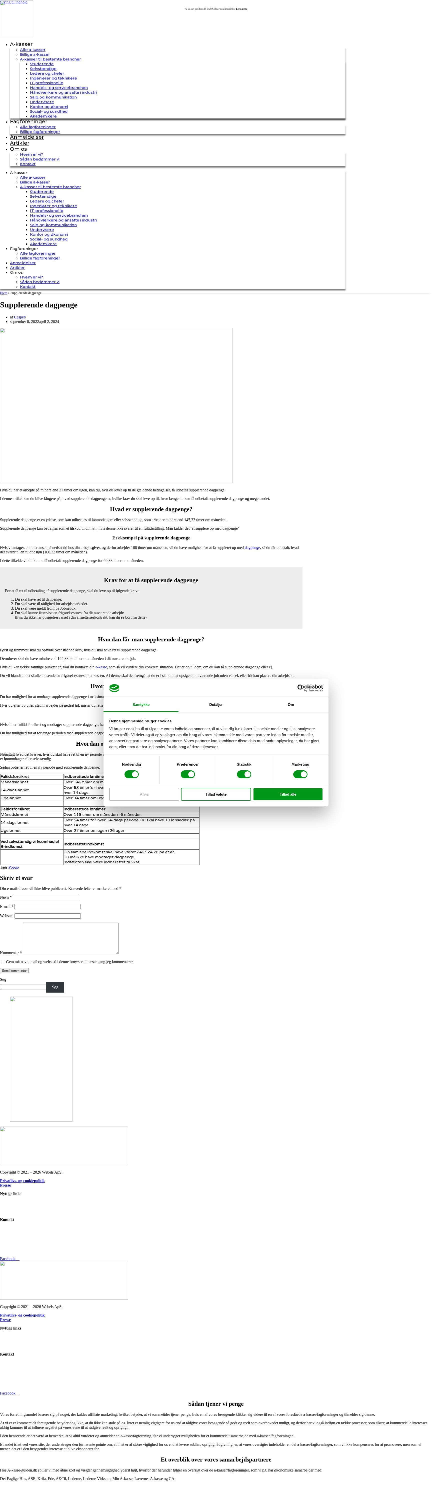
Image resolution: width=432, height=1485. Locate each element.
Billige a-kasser (35, 54)
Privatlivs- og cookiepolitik (22, 1181)
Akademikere (43, 116)
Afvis (144, 794)
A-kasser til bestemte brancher (50, 59)
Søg (3, 979)
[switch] (188, 774)
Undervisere (42, 101)
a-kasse (101, 667)
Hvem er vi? (31, 154)
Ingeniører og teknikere (53, 78)
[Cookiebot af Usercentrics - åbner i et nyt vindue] (301, 688)
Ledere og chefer (47, 73)
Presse (5, 1185)
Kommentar (11, 953)
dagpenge (252, 547)
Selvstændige (43, 68)
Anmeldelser (27, 137)
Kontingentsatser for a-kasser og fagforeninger (36, 1207)
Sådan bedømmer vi (40, 159)
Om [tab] (291, 704)
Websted (7, 916)
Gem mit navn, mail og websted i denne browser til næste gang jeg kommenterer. (70, 962)
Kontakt (28, 163)
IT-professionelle (46, 82)
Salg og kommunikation (53, 97)
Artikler (19, 143)
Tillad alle (288, 794)
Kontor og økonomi (49, 106)
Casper (19, 317)
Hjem (3, 293)
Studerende (42, 63)
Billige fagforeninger (40, 131)
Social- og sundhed (49, 111)
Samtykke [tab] (141, 704)
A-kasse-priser (11, 1211)
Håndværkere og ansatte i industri (63, 92)
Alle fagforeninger (38, 126)
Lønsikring (8, 1202)
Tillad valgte (216, 794)
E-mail (7, 906)
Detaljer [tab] (216, 704)
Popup (13, 867)
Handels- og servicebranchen (59, 87)
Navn (6, 897)
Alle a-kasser (33, 49)
